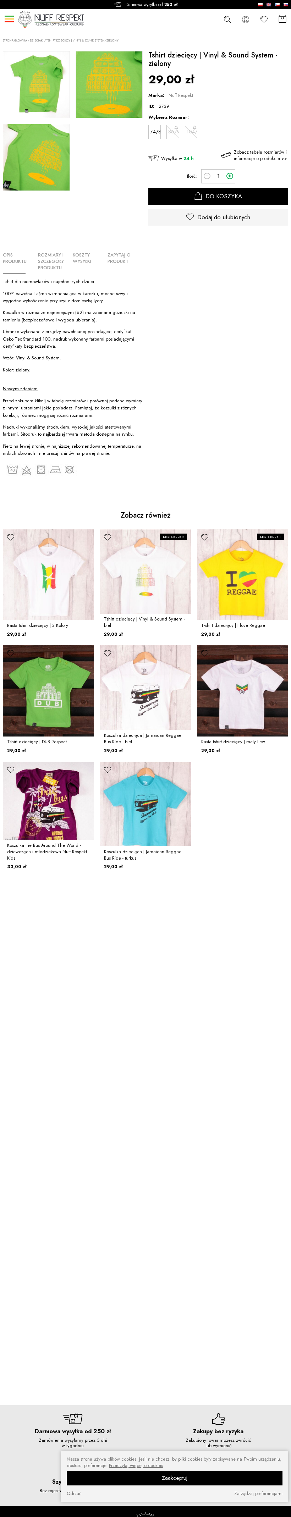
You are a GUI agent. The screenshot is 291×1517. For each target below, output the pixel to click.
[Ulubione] (264, 19)
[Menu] (9, 19)
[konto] (245, 19)
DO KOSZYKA (223, 196)
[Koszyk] (282, 19)
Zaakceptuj (174, 1478)
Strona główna (15, 41)
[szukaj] (227, 19)
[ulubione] (10, 537)
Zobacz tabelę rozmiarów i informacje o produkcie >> (260, 155)
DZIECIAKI (37, 40)
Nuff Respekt (181, 95)
